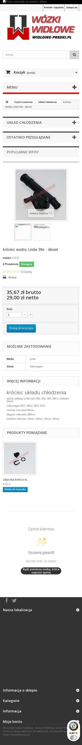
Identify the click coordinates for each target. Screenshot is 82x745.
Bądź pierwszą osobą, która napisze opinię (41, 570)
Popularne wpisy (23, 152)
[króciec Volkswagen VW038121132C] (41, 232)
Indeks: (7, 257)
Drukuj (12, 277)
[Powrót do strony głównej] (6, 102)
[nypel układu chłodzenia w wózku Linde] (22, 232)
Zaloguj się (71, 7)
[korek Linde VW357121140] (20, 458)
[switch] (73, 738)
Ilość (9, 309)
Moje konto (12, 721)
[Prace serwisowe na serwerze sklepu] (41, 2)
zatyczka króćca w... (16, 479)
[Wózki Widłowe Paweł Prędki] (41, 27)
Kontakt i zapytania (54, 7)
